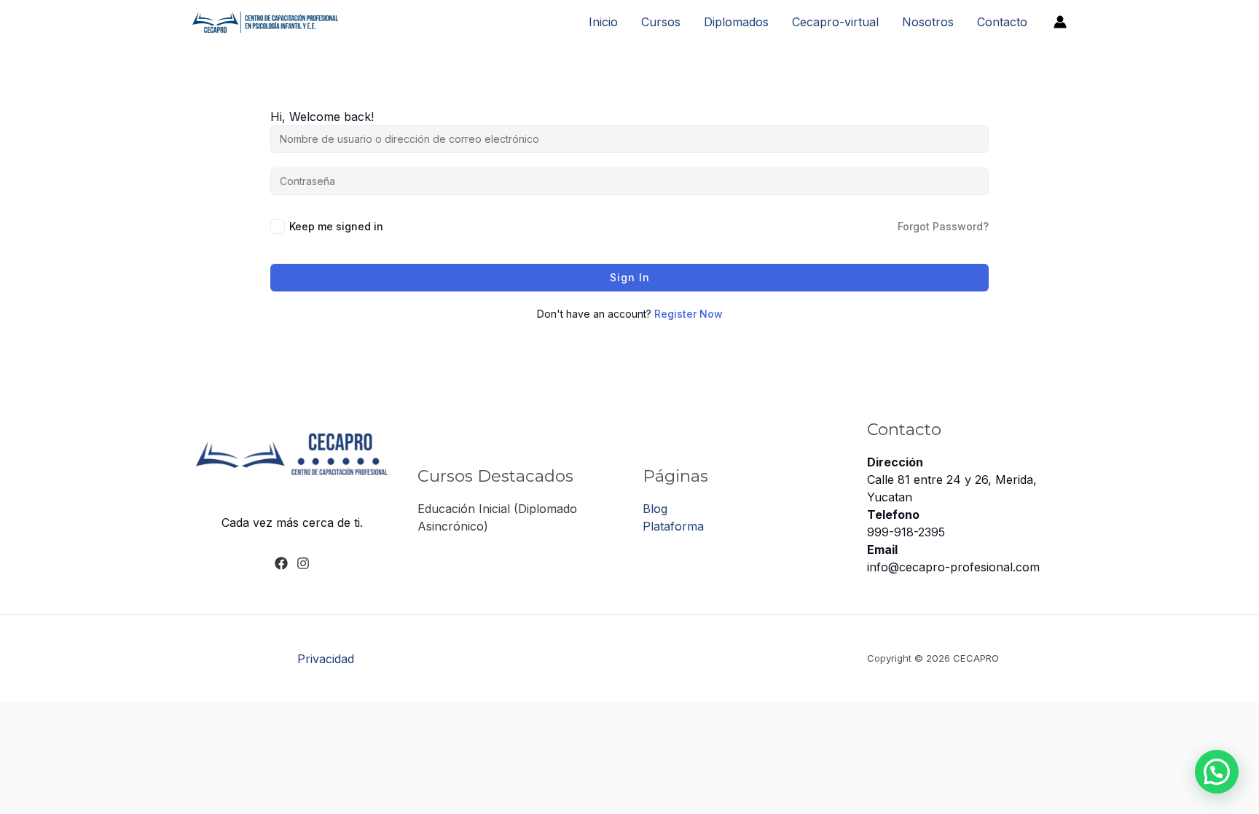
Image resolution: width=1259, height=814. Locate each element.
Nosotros (928, 22)
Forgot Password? (943, 226)
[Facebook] (281, 563)
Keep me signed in (336, 226)
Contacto (1002, 22)
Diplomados (736, 22)
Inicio (603, 22)
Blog (655, 508)
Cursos (661, 22)
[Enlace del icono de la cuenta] (1060, 21)
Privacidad (325, 658)
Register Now (688, 314)
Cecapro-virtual (835, 22)
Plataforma (673, 526)
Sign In (630, 277)
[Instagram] (303, 563)
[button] (1217, 772)
